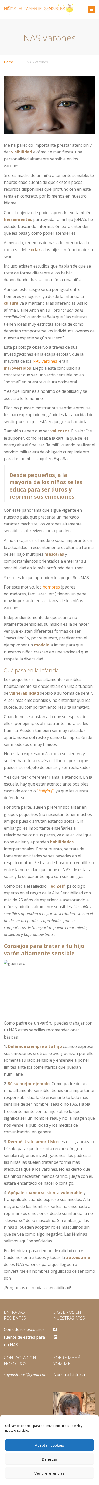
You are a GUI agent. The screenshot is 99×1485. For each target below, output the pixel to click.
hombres (51, 587)
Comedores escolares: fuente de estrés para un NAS (24, 1337)
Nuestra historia (69, 1374)
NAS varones (44, 361)
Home (9, 62)
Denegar (49, 1459)
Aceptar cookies (49, 1445)
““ (45, 791)
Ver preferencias (49, 1473)
